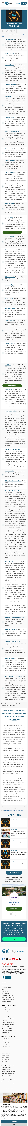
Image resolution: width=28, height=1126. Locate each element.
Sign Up (24, 3)
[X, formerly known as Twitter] (6, 960)
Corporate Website (6, 1001)
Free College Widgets (6, 1030)
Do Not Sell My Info (12, 969)
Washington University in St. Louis (14, 676)
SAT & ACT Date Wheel (6, 1028)
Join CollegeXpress (14, 939)
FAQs (2, 989)
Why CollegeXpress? (6, 987)
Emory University (9, 236)
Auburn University (10, 39)
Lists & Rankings (5, 9)
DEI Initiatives (4, 991)
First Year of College (6, 1086)
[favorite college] (3, 45)
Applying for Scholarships (7, 1073)
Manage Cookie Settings (21, 969)
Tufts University (9, 471)
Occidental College (10, 308)
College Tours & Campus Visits (8, 1071)
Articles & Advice (5, 1014)
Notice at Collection (18, 967)
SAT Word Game (5, 1026)
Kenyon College (9, 285)
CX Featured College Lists (7, 1018)
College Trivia (13, 9)
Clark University (9, 149)
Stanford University (10, 411)
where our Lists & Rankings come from (13, 810)
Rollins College (9, 390)
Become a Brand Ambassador (8, 997)
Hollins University (10, 277)
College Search (5, 1007)
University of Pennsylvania (12, 641)
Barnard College (9, 53)
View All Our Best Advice (7, 1088)
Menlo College (9, 298)
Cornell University (10, 172)
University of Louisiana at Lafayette (15, 617)
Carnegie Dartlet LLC (13, 966)
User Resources (5, 1032)
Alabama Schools (5, 1038)
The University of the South (12, 450)
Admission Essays (5, 1069)
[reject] (11, 914)
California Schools (5, 1046)
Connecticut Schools (6, 1051)
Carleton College (9, 117)
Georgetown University (11, 250)
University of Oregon (11, 629)
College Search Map (6, 1009)
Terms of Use (4, 967)
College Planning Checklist (7, 1024)
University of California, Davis (13, 481)
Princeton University (10, 343)
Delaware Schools (5, 1053)
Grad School (4, 1020)
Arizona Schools (5, 1042)
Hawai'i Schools (5, 1059)
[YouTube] (16, 960)
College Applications (6, 1067)
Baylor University (9, 65)
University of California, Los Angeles (15, 491)
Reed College (8, 365)
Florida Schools (5, 1055)
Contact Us (4, 985)
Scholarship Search (6, 1011)
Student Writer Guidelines (7, 999)
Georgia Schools (5, 1057)
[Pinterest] (13, 960)
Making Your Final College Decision (9, 1079)
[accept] (17, 914)
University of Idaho (10, 562)
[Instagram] (10, 960)
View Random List (14, 872)
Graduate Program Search (7, 1022)
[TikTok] (20, 960)
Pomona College (9, 320)
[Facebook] (3, 960)
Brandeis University (10, 84)
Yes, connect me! (12, 232)
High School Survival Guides (8, 1084)
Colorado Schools (5, 1049)
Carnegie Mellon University (12, 131)
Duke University (9, 203)
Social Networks (5, 993)
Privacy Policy (10, 967)
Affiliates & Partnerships (7, 995)
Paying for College (5, 1077)
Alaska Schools (5, 1040)
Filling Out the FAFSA (6, 1075)
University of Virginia (11, 659)
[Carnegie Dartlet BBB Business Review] (6, 980)
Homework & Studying (6, 1081)
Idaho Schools (4, 1061)
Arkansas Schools (5, 1044)
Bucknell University (10, 96)
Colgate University (10, 161)
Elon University (9, 217)
